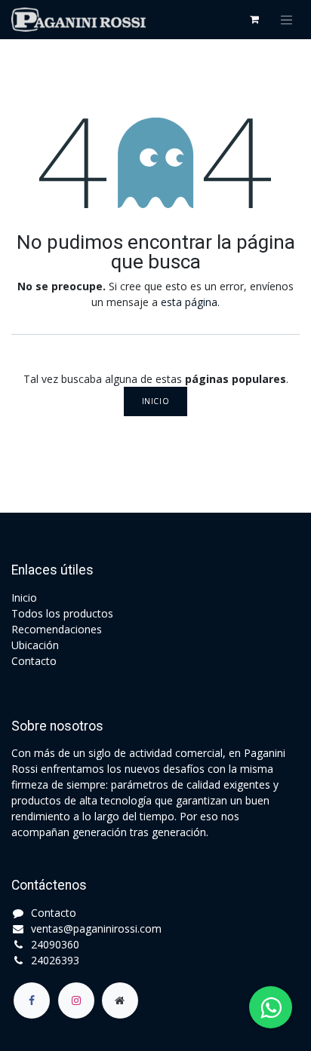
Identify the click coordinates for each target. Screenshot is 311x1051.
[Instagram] (76, 1000)
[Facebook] (32, 1000)
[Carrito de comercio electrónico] (254, 19)
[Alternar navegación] (286, 19)
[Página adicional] (120, 1000)
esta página (189, 302)
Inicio (155, 401)
